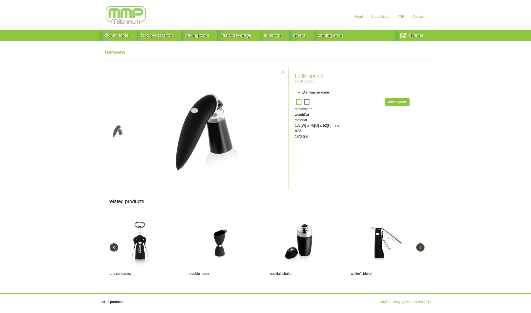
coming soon (330, 35)
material (301, 120)
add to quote (397, 102)
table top (272, 35)
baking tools (197, 35)
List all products (111, 302)
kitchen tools (116, 35)
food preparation (157, 35)
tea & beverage (236, 35)
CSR (401, 17)
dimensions (303, 109)
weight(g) (302, 115)
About (358, 17)
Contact (419, 17)
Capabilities (380, 17)
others (299, 35)
